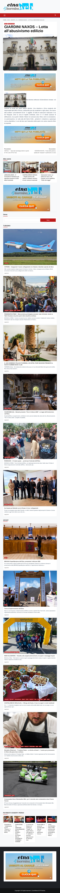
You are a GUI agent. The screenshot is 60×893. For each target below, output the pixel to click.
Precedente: (16, 150)
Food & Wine (7, 457)
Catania (6, 504)
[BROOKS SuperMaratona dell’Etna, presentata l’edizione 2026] (30, 541)
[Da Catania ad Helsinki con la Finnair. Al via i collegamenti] (30, 488)
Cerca (5, 214)
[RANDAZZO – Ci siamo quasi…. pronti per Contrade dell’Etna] (30, 441)
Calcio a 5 (31, 699)
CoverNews (35, 890)
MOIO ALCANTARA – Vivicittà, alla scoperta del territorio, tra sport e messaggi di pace (29, 656)
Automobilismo (18, 699)
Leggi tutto (6, 273)
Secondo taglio (11, 23)
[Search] (55, 15)
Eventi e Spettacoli (29, 819)
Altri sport (12, 699)
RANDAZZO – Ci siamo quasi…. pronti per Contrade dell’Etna (22, 461)
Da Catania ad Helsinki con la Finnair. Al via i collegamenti (21, 508)
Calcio (27, 699)
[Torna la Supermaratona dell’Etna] (30, 589)
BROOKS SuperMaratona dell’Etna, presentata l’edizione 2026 (22, 561)
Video (48, 699)
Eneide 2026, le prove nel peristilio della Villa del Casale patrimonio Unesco (41, 829)
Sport (6, 557)
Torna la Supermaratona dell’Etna (14, 608)
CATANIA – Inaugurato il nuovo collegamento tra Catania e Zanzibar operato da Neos (29, 267)
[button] (4, 15)
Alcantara (6, 310)
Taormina (6, 359)
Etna (15, 310)
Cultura (6, 820)
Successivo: (45, 150)
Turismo (6, 263)
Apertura (11, 310)
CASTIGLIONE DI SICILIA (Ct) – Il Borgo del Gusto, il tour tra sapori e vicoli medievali (29, 703)
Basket (23, 699)
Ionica (6, 23)
